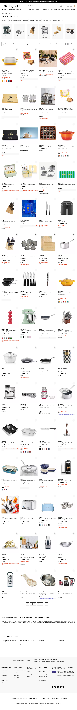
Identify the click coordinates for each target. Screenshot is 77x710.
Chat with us (4, 670)
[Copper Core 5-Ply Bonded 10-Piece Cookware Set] (48, 96)
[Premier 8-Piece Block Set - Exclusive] (10, 208)
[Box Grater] (10, 579)
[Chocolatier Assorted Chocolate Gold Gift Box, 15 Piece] (10, 96)
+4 (69, 301)
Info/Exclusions (60, 661)
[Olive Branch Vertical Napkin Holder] (10, 542)
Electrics (38, 20)
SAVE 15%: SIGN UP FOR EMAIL (22, 660)
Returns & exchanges (6, 677)
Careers (28, 676)
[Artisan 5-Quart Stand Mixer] (29, 317)
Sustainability (29, 679)
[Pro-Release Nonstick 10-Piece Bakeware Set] (29, 243)
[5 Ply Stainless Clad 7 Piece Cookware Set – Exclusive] (48, 171)
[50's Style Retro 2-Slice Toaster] (48, 505)
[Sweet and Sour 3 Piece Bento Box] (66, 171)
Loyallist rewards (17, 672)
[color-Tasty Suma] (46, 449)
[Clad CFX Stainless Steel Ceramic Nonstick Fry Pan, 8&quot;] (48, 317)
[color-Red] (40, 413)
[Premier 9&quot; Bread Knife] (48, 279)
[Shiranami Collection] (29, 133)
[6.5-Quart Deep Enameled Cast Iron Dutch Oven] (66, 133)
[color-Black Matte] (23, 337)
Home (5, 13)
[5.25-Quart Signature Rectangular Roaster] (10, 58)
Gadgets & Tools (47, 20)
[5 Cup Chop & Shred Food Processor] (48, 542)
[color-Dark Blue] (6, 489)
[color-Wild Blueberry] (49, 449)
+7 (12, 80)
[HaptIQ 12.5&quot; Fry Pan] (48, 356)
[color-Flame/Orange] (6, 81)
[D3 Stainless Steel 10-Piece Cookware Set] (66, 505)
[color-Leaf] (11, 338)
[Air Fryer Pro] (66, 208)
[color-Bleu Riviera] (68, 302)
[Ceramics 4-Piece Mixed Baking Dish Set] (48, 467)
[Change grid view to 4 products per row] (65, 44)
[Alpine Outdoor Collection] (48, 58)
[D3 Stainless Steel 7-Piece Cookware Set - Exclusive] (29, 542)
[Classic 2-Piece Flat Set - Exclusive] (48, 208)
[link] (10, 76)
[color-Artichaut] (68, 155)
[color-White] (4, 81)
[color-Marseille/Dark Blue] (9, 81)
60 (46, 604)
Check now (72, 678)
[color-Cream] (46, 525)
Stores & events (42, 680)
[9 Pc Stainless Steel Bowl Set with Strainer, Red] (48, 392)
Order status (16, 675)
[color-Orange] (9, 338)
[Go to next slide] (73, 1)
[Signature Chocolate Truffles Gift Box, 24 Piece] (10, 133)
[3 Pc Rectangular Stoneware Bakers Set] (10, 467)
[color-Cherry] (23, 452)
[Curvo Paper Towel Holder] (66, 429)
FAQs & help (4, 675)
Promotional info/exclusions (63, 678)
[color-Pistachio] (21, 337)
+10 (13, 338)
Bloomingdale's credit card (20, 670)
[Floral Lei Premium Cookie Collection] (66, 96)
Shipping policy (5, 680)
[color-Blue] (46, 413)
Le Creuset (23, 645)
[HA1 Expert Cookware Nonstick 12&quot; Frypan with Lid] (29, 356)
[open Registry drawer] (71, 5)
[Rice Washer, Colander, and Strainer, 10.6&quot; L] (48, 579)
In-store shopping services (44, 674)
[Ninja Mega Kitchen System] (66, 579)
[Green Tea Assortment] (10, 171)
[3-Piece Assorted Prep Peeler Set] (10, 505)
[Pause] (74, 1)
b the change (29, 674)
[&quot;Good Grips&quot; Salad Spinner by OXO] (10, 356)
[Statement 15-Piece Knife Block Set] (10, 243)
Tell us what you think (6, 682)
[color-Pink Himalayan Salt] (44, 449)
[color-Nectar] (2, 81)
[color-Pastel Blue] (40, 525)
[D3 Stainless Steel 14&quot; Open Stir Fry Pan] (66, 542)
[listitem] (38, 1)
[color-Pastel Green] (42, 525)
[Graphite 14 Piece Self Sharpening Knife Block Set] (66, 317)
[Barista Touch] (10, 392)
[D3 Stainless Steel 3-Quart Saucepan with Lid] (66, 243)
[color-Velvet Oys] (42, 449)
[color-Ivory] (27, 452)
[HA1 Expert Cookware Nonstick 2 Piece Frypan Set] (10, 279)
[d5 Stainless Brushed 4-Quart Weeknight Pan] (29, 467)
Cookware (25, 20)
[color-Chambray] (6, 338)
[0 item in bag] (74, 5)
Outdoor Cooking (6, 645)
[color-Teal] (42, 413)
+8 (50, 524)
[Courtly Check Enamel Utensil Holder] (66, 356)
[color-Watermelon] (2, 338)
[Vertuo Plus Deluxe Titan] (66, 467)
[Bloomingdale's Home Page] (11, 6)
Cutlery (32, 20)
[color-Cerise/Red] (11, 81)
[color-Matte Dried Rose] (30, 337)
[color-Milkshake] (27, 337)
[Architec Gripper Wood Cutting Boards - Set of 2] (48, 243)
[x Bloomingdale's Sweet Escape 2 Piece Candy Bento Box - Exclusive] (66, 58)
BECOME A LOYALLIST (24, 1)
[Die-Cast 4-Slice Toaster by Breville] (29, 505)
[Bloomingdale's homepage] (2, 13)
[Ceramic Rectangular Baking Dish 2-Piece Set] (29, 429)
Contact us (4, 672)
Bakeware (4, 20)
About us (29, 671)
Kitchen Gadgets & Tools (27, 640)
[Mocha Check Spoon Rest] (29, 579)
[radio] (2, 81)
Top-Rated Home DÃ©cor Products (9, 641)
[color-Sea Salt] (61, 155)
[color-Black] (44, 413)
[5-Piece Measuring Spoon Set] (29, 392)
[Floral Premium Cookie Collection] (29, 58)
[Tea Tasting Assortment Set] (29, 171)
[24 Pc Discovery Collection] (48, 133)
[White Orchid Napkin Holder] (10, 429)
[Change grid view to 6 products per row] (68, 44)
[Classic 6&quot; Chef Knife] (48, 429)
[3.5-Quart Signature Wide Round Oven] (66, 279)
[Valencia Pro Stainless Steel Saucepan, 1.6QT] (66, 392)
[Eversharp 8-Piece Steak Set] (29, 279)
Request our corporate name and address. (52, 703)
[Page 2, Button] (49, 604)
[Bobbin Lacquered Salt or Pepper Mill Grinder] (10, 317)
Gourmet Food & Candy (59, 20)
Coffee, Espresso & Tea (15, 20)
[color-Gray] (49, 413)
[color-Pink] (44, 525)
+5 (69, 155)
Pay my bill (16, 677)
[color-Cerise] (65, 155)
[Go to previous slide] (2, 1)
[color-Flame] (59, 155)
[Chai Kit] (29, 208)
